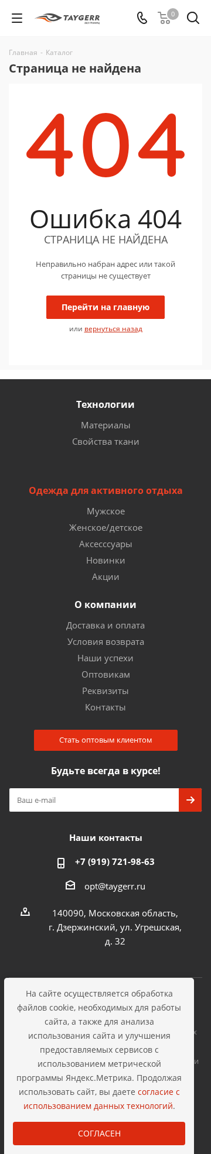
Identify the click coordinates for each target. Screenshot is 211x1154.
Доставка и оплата (105, 625)
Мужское (106, 511)
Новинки (105, 560)
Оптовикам (105, 674)
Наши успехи (105, 658)
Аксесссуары (105, 543)
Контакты (105, 707)
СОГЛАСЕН (99, 1133)
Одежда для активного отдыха (106, 490)
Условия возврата (105, 641)
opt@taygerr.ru (114, 886)
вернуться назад (113, 329)
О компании (105, 604)
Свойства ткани (105, 441)
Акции (106, 576)
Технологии (105, 404)
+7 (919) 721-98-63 (115, 861)
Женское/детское (105, 527)
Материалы (106, 425)
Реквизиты (105, 690)
